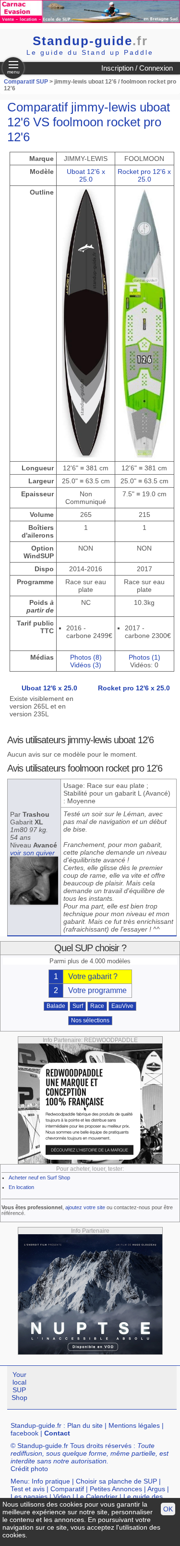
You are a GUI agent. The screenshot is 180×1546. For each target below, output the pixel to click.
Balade (56, 1006)
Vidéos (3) (85, 665)
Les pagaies (29, 1496)
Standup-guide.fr (36, 1425)
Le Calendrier (97, 1496)
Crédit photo (29, 1468)
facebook (24, 1433)
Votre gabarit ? (93, 976)
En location (21, 1187)
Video (62, 1496)
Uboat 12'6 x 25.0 (86, 175)
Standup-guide (90, 41)
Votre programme (97, 990)
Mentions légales (134, 1425)
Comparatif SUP (26, 81)
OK (168, 1509)
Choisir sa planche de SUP (116, 1481)
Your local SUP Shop (19, 1386)
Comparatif (67, 1489)
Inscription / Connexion (137, 68)
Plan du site (85, 1425)
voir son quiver (32, 853)
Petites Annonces (116, 1489)
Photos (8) (86, 657)
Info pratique (51, 1481)
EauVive (122, 1006)
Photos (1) (144, 657)
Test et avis (28, 1489)
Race (97, 1006)
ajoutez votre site (85, 1207)
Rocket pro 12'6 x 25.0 (144, 175)
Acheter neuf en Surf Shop (39, 1177)
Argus (156, 1489)
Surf (77, 1006)
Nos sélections (90, 1020)
